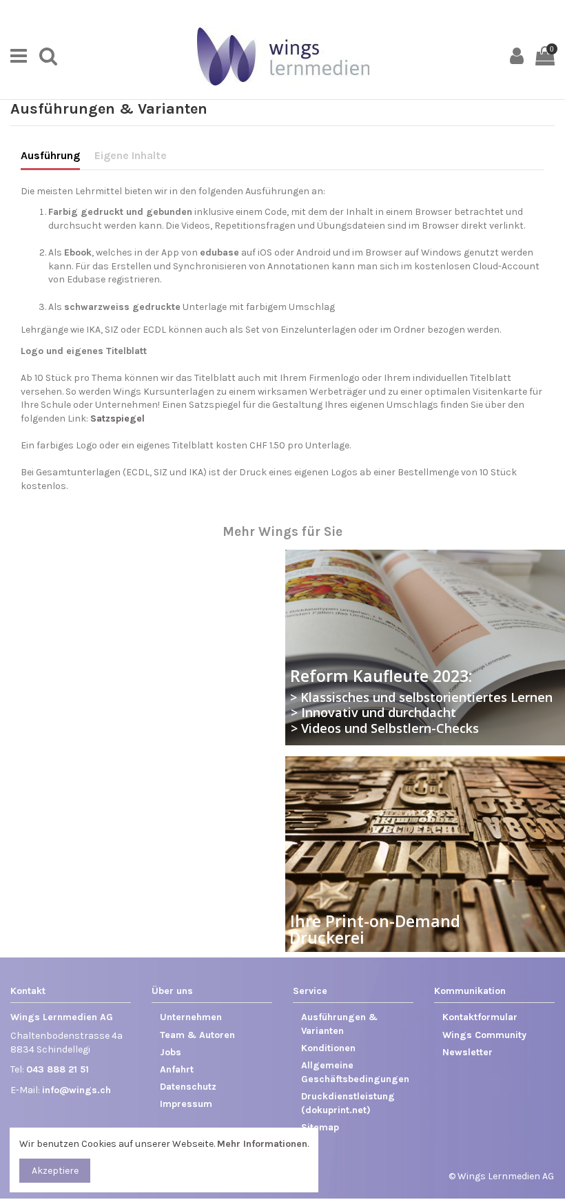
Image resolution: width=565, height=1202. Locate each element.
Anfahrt (177, 1069)
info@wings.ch (76, 1090)
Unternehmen (191, 1017)
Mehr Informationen (262, 1144)
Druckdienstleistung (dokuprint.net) (348, 1103)
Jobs (170, 1052)
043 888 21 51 (57, 1069)
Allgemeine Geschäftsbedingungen (355, 1072)
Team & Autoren (197, 1035)
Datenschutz (188, 1086)
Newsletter (467, 1052)
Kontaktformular (479, 1017)
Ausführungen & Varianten (339, 1024)
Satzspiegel (117, 418)
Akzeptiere (55, 1171)
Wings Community (484, 1035)
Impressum (186, 1104)
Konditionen (328, 1048)
